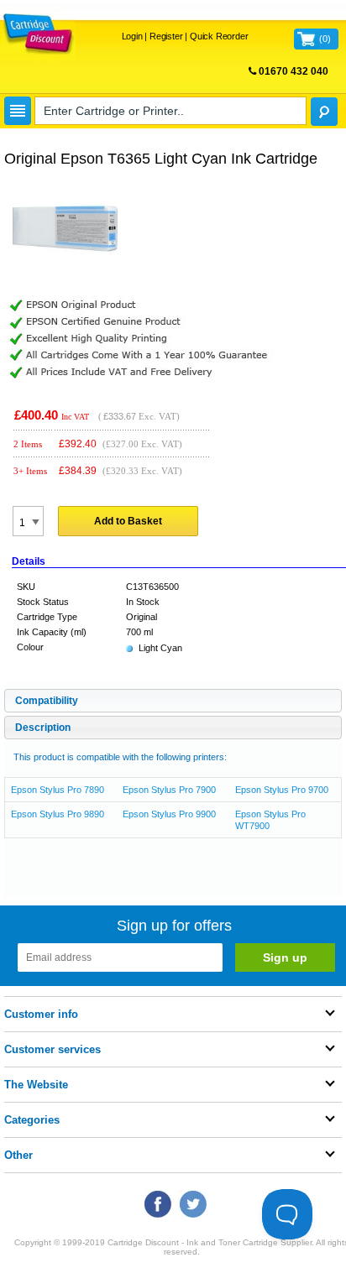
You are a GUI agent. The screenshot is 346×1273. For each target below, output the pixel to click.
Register (165, 36)
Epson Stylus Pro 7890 (57, 790)
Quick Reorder (219, 36)
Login (132, 36)
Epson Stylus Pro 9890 (57, 814)
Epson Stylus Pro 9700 (281, 790)
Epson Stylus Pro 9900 (169, 814)
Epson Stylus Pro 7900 (169, 790)
